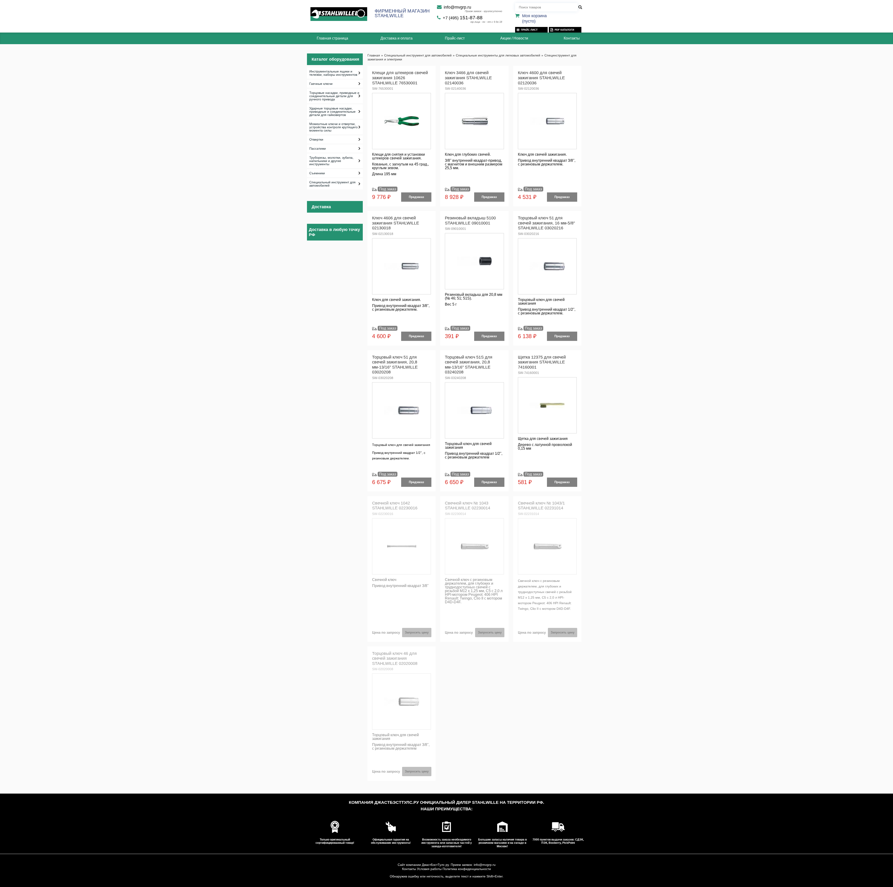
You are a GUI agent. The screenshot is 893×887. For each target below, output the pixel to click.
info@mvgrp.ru (457, 7)
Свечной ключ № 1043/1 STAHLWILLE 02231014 (541, 506)
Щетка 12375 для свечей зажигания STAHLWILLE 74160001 (542, 362)
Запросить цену (417, 632)
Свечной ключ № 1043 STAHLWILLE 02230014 (467, 506)
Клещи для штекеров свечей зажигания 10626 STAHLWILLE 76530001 (400, 77)
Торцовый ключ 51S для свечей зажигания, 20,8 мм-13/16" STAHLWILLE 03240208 (468, 365)
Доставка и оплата (396, 38)
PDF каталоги (564, 29)
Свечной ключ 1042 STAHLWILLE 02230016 (394, 506)
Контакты (572, 38)
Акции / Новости (514, 38)
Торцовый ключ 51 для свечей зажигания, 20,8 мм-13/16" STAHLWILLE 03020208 (395, 365)
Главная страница (332, 38)
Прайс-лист (455, 38)
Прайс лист (529, 29)
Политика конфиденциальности (467, 869)
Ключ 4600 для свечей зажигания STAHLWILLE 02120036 (541, 77)
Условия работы (429, 869)
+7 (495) (463, 18)
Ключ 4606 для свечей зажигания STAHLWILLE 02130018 (395, 223)
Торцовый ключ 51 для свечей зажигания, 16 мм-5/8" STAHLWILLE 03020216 (546, 223)
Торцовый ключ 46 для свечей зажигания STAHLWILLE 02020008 (394, 658)
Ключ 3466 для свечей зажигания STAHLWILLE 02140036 (468, 77)
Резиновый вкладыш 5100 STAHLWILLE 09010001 (470, 220)
